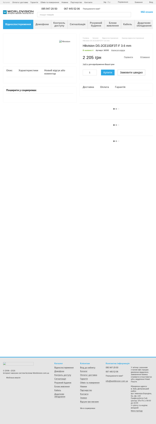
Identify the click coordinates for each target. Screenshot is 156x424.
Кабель (127, 24)
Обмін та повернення (50, 2)
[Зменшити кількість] (85, 72)
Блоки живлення (113, 24)
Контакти (88, 2)
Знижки (83, 398)
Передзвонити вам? (91, 9)
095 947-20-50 (49, 9)
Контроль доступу (59, 24)
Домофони (42, 24)
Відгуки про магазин (89, 402)
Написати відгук (118, 50)
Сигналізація (77, 24)
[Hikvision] (64, 41)
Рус (109, 2)
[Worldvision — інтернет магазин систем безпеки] (18, 364)
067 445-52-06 (72, 9)
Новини (65, 2)
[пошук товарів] (128, 14)
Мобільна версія (13, 378)
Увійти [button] (85, 64)
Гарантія (34, 2)
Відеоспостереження (18, 24)
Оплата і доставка (20, 2)
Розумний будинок (96, 24)
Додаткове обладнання (144, 24)
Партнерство (76, 2)
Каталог (6, 2)
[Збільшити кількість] (94, 72)
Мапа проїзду (137, 411)
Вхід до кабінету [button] (87, 367)
